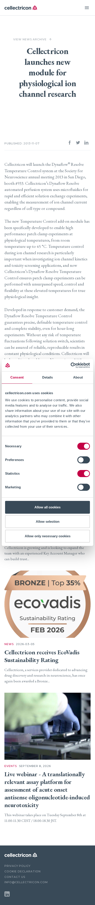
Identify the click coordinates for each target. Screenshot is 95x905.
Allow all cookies (47, 507)
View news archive (32, 39)
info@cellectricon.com (26, 882)
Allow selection (47, 521)
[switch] (83, 459)
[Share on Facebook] (69, 143)
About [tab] (78, 377)
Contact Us (14, 877)
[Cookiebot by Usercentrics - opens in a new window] (70, 365)
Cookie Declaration (22, 871)
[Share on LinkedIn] (86, 143)
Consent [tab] (17, 377)
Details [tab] (47, 377)
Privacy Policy (17, 866)
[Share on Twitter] (78, 143)
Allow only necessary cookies (47, 536)
